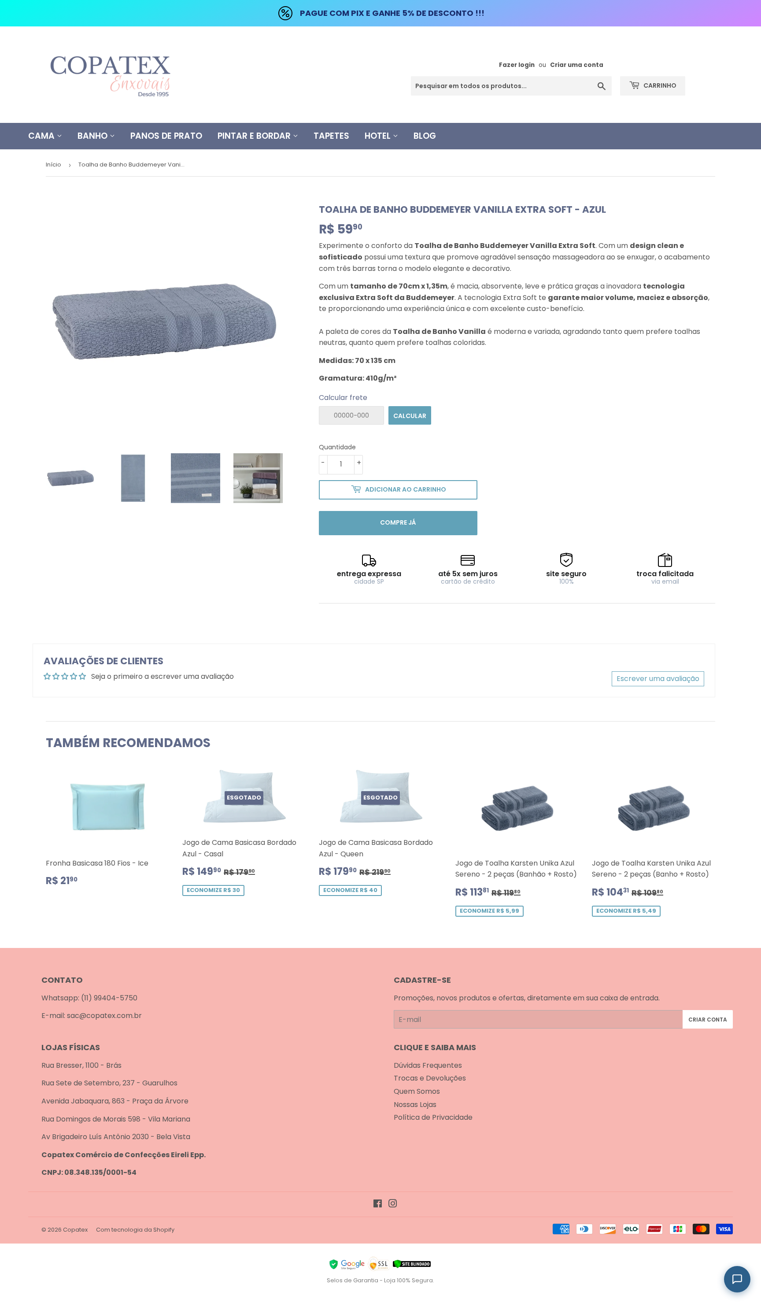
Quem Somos (417, 1091)
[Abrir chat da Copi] (737, 1279)
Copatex (75, 1229)
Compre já (398, 522)
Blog (425, 136)
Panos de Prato (166, 136)
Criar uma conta (576, 65)
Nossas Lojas (415, 1104)
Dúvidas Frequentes (428, 1065)
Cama (42, 136)
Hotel (379, 136)
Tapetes (331, 136)
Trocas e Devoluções (430, 1078)
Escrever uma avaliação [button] (658, 679)
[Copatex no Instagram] (392, 1204)
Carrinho (659, 85)
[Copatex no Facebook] (377, 1204)
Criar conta (707, 1019)
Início (53, 164)
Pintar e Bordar (255, 136)
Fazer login (517, 65)
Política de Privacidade (433, 1117)
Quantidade (337, 447)
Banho (94, 136)
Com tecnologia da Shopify (135, 1229)
